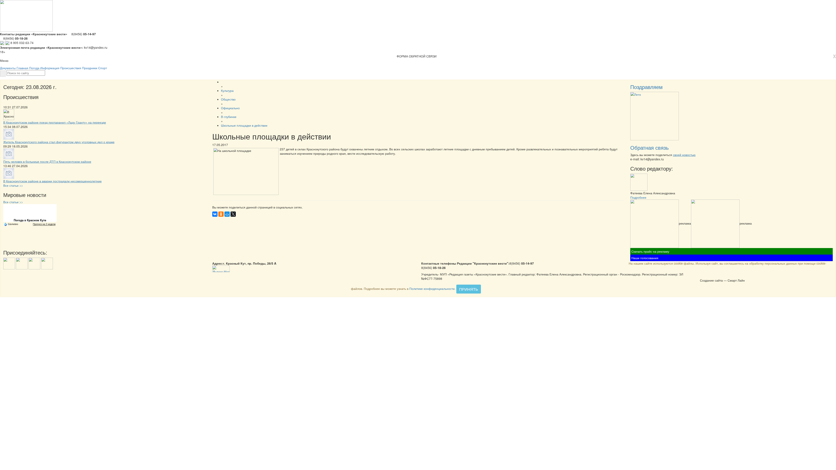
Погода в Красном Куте (30, 220)
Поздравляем (646, 87)
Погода (34, 68)
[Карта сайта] (708, 276)
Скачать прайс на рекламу (650, 251)
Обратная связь (649, 147)
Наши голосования (644, 258)
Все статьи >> (13, 185)
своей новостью (684, 155)
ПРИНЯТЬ (468, 289)
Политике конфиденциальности (432, 288)
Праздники (89, 68)
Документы (8, 68)
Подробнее (638, 197)
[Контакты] (713, 276)
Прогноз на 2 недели (44, 224)
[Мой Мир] (227, 214)
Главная (22, 68)
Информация (49, 68)
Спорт (102, 68)
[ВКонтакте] (214, 214)
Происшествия (70, 68)
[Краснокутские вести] (702, 276)
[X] (233, 214)
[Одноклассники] (221, 214)
